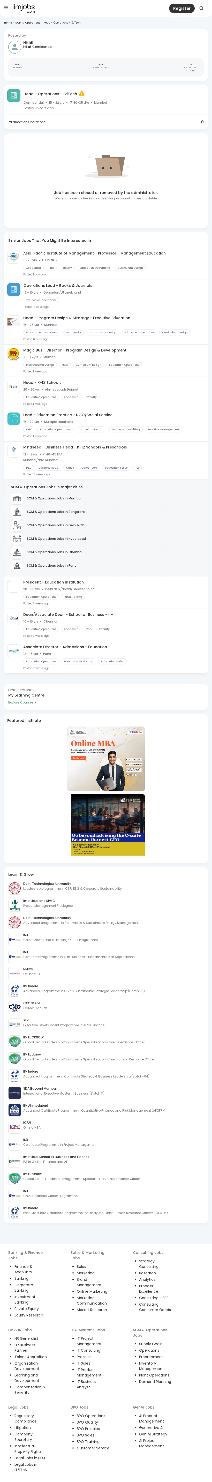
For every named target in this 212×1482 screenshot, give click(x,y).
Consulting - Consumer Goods (155, 1307)
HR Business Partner (24, 1347)
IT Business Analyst (86, 1384)
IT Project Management (89, 1341)
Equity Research (28, 1315)
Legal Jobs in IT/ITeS (25, 1467)
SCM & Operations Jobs (150, 1332)
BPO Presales (88, 1428)
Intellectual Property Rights (28, 1448)
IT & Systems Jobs (88, 1330)
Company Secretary (23, 1437)
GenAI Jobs (144, 1407)
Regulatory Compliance (25, 1418)
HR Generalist (26, 1338)
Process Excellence (148, 1288)
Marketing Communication (92, 1300)
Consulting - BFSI (154, 1297)
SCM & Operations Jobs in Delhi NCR (55, 525)
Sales (81, 1266)
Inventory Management (151, 1366)
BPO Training (88, 1441)
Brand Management (89, 1282)
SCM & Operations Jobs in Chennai (54, 552)
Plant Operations (154, 1375)
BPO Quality (87, 1422)
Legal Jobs (18, 1407)
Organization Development (26, 1366)
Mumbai (100, 102)
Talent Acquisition (30, 1356)
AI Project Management (151, 1443)
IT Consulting (88, 1350)
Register (182, 8)
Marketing (86, 1273)
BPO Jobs (79, 1407)
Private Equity (26, 1308)
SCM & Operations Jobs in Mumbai (54, 498)
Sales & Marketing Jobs (87, 1255)
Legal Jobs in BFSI (29, 1458)
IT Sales (83, 1363)
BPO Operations (91, 1415)
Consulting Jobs (148, 1252)
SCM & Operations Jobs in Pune (52, 565)
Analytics (147, 1279)
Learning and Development (26, 1378)
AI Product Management (151, 1418)
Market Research (92, 1309)
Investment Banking (24, 1299)
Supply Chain (151, 1343)
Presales (84, 1356)
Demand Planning (155, 1381)
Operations (149, 1350)
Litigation (22, 1427)
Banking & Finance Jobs (25, 1255)
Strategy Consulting (148, 1264)
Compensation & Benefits (30, 1389)
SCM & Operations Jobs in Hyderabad (56, 538)
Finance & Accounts (23, 1269)
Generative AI (151, 1427)
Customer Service (93, 1448)
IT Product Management (89, 1372)
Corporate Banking (23, 1287)
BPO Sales (85, 1435)
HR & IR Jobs (20, 1330)
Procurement (151, 1356)
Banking (21, 1278)
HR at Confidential (37, 46)
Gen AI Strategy (153, 1434)
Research (147, 1273)
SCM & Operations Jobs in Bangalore (56, 512)
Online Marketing (92, 1291)
